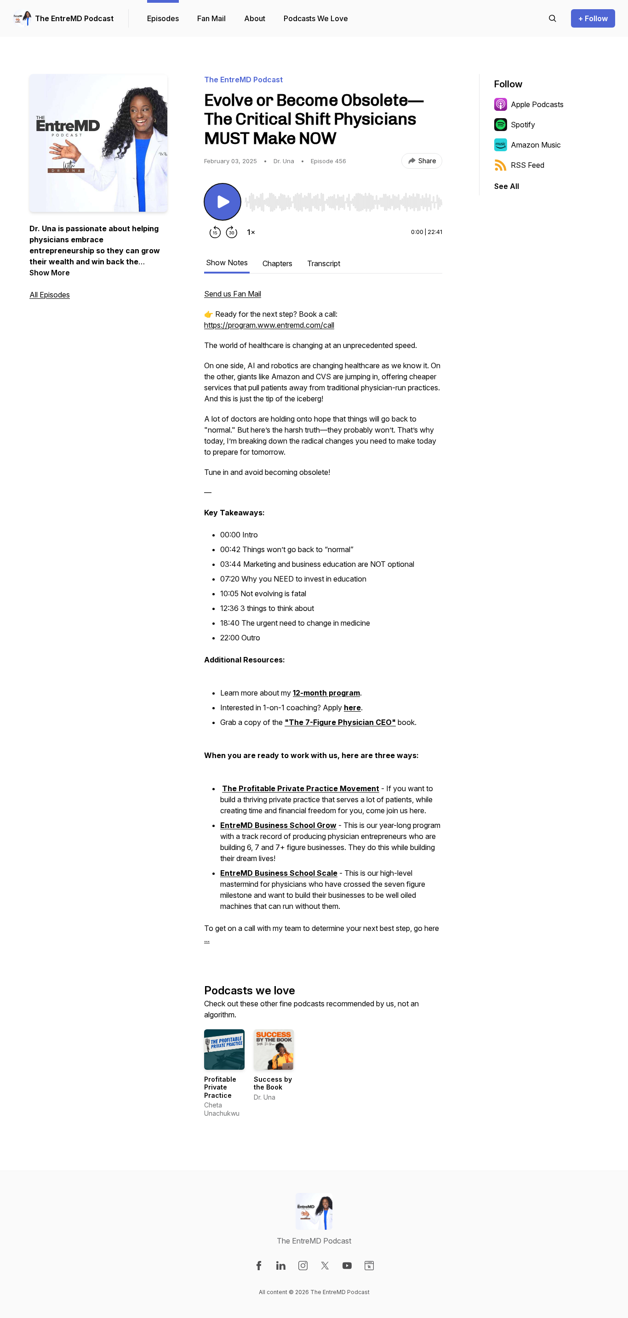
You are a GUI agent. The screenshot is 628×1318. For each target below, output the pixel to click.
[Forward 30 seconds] (231, 232)
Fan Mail (211, 18)
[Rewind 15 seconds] (215, 232)
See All (506, 186)
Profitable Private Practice (220, 1087)
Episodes (163, 18)
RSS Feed (527, 165)
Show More (49, 272)
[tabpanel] (323, 621)
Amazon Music (536, 144)
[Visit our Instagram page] (303, 1265)
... (207, 939)
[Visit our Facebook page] (258, 1265)
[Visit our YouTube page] (347, 1265)
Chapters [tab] (277, 263)
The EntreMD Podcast (74, 18)
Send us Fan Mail (232, 293)
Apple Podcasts (537, 104)
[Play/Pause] (222, 201)
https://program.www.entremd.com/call (269, 325)
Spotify (523, 124)
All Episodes (49, 294)
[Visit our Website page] (369, 1265)
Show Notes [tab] (227, 262)
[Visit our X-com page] (325, 1265)
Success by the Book (273, 1083)
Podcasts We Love (316, 18)
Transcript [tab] (323, 263)
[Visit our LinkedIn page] (280, 1265)
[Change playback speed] (251, 232)
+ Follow (593, 18)
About (254, 18)
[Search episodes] (552, 18)
